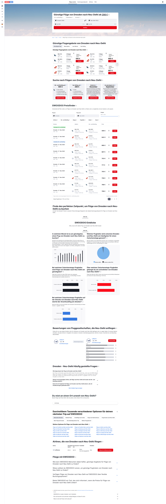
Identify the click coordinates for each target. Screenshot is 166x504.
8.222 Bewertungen (63, 343)
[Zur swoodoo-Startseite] (9, 2)
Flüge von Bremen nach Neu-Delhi (82, 432)
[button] (2, 2)
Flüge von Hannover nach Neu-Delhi (61, 432)
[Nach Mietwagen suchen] (2, 11)
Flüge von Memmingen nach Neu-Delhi (105, 434)
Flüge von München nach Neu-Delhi (104, 429)
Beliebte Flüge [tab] (69, 417)
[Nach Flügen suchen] (2, 6)
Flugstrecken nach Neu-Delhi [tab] (108, 417)
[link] (60, 98)
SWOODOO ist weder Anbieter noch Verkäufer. (64, 494)
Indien (60, 37)
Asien (57, 37)
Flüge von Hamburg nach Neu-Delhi (82, 429)
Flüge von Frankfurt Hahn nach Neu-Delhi (84, 427)
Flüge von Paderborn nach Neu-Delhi (83, 436)
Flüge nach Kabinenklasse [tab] (93, 417)
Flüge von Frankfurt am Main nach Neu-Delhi (63, 427)
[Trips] (2, 20)
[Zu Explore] (2, 17)
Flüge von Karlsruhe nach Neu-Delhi (83, 434)
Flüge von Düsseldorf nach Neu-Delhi (61, 429)
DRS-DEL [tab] (85, 216)
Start (53, 37)
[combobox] (59, 17)
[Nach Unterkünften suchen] (2, 8)
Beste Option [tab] (67, 46)
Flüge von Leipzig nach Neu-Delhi (103, 432)
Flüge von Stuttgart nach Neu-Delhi (82, 430)
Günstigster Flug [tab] (57, 46)
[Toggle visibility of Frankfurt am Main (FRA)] (107, 262)
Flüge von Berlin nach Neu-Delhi (103, 427)
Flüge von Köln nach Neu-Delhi (60, 430)
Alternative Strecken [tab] (58, 417)
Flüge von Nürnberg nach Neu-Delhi (104, 430)
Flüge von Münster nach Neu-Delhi (60, 434)
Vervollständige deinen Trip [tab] (73, 420)
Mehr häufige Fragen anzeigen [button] (75, 388)
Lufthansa (61, 339)
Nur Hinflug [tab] (83, 46)
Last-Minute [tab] (75, 46)
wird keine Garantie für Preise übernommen (85, 490)
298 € (105, 14)
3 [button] (114, 199)
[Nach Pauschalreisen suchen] (2, 14)
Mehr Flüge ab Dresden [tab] (59, 420)
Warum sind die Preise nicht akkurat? (62, 498)
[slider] (119, 116)
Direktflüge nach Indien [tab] (80, 417)
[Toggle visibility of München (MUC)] (97, 262)
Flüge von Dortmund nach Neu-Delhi (61, 436)
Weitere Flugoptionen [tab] (86, 420)
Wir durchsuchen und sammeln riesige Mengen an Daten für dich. (69, 496)
